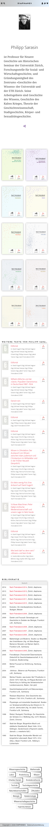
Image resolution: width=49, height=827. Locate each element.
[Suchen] (4, 3)
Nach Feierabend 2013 (18, 591)
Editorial (14, 346)
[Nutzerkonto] (42, 3)
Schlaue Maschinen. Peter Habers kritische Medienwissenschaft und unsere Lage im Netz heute (22, 508)
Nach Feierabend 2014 (18, 587)
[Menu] (1, 3)
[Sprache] (45, 3)
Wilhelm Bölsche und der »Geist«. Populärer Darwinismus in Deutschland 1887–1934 (24, 381)
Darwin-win (15, 401)
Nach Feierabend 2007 (18, 631)
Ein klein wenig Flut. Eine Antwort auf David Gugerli (22, 484)
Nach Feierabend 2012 (18, 595)
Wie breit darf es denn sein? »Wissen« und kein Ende (22, 552)
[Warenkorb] (47, 3)
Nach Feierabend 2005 (18, 650)
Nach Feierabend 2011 (18, 599)
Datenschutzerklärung (35, 825)
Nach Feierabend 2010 (18, 603)
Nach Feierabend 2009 (18, 613)
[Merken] (3, 151)
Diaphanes (24, 3)
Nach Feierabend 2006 (18, 634)
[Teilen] (24, 126)
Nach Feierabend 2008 (18, 627)
